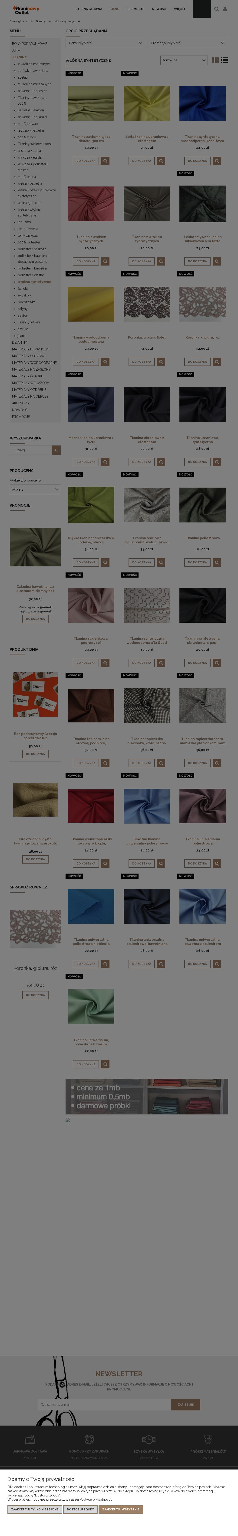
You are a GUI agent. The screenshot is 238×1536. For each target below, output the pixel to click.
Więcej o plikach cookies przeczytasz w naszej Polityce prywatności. (59, 1499)
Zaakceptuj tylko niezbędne (35, 1509)
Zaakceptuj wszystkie (120, 1509)
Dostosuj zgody (80, 1509)
